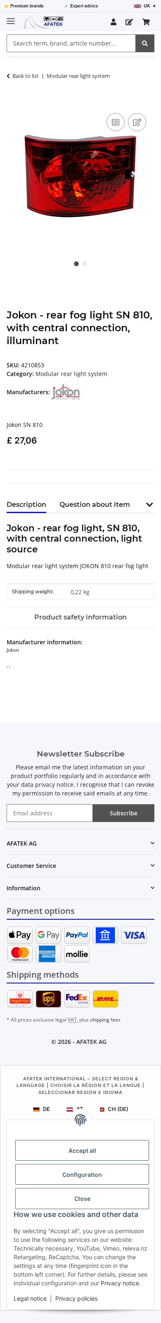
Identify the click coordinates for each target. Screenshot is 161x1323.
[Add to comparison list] (116, 122)
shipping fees (105, 1019)
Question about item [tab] (94, 504)
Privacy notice (120, 1283)
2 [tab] (84, 263)
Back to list (25, 76)
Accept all (82, 1150)
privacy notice (54, 784)
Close (82, 1198)
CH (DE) (118, 1109)
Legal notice (30, 1298)
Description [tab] (26, 504)
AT (79, 1109)
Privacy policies (76, 1298)
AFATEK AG (91, 1042)
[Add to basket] (13, 101)
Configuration (82, 1174)
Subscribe (123, 813)
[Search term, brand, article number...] (144, 43)
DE (46, 1109)
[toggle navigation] (11, 17)
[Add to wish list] (137, 122)
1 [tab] (76, 263)
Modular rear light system (71, 374)
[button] (113, 22)
